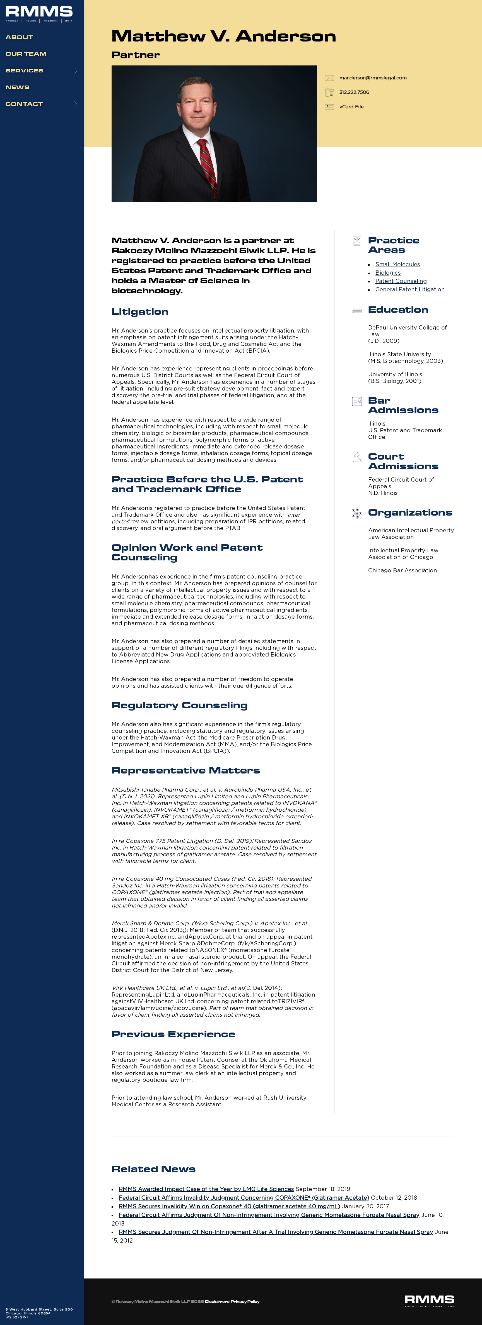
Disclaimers (217, 1301)
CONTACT (24, 104)
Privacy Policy (245, 1301)
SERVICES (25, 70)
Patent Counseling (401, 281)
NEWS (18, 87)
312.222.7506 (354, 92)
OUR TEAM (26, 54)
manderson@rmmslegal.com (373, 77)
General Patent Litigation (410, 289)
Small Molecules (397, 264)
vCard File (351, 106)
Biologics (388, 273)
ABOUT (19, 37)
